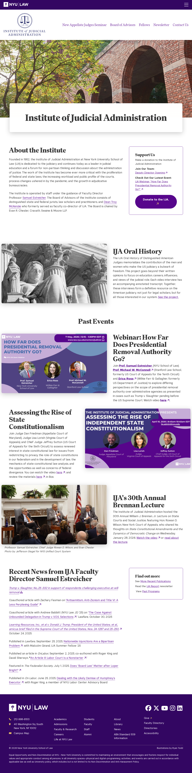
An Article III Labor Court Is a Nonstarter (56, 658)
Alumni (88, 734)
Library (118, 724)
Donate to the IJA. (156, 199)
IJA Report (153, 586)
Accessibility (151, 733)
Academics (60, 719)
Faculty (88, 724)
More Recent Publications (155, 581)
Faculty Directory (154, 723)
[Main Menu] (186, 5)
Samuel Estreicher (34, 197)
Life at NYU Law (63, 739)
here (59, 472)
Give (146, 718)
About (117, 719)
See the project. (168, 297)
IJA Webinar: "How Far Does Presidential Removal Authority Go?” (153, 185)
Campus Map (21, 733)
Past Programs (151, 591)
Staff (87, 729)
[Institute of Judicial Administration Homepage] (25, 24)
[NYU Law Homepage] (16, 5)
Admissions (60, 724)
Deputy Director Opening (150, 172)
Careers (59, 734)
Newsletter (161, 25)
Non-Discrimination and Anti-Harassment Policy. (115, 761)
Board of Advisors (122, 25)
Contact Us (180, 25)
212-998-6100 (22, 719)
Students (89, 719)
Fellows (144, 25)
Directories (150, 728)
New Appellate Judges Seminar (84, 25)
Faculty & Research (65, 729)
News (117, 729)
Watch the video (146, 537)
